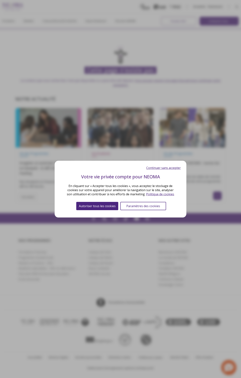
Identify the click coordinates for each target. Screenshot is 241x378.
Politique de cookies (160, 194)
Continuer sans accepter (163, 168)
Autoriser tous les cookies (97, 206)
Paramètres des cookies (143, 206)
